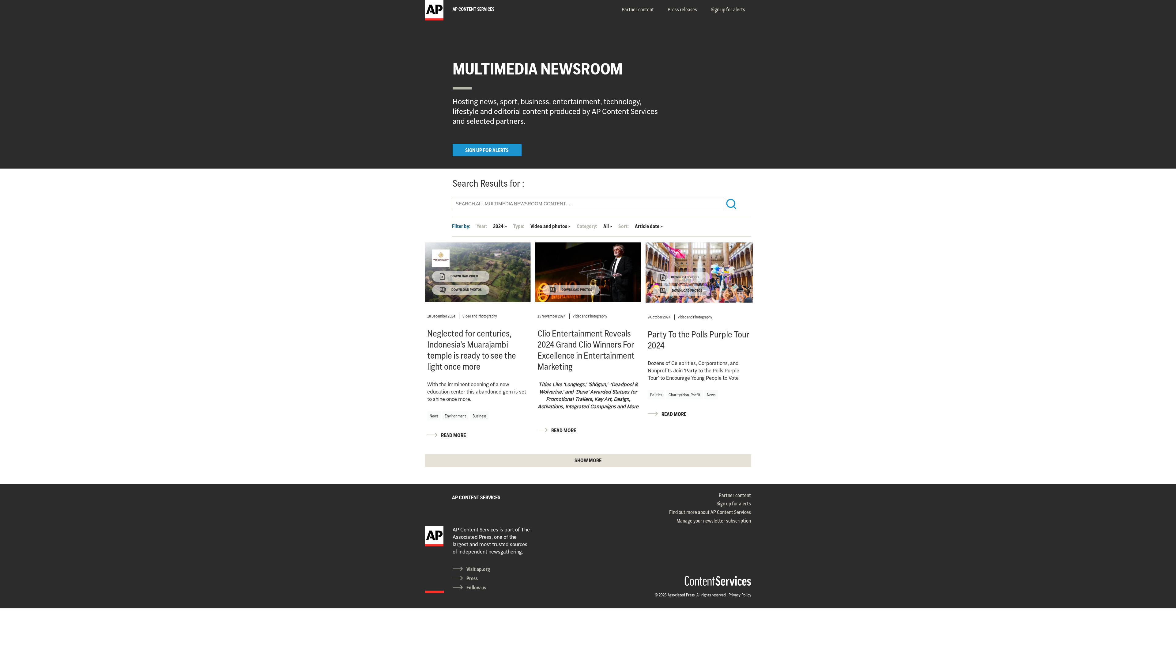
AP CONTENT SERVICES (476, 497)
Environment (455, 416)
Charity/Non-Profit (684, 395)
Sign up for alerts (728, 9)
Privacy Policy (740, 595)
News (434, 416)
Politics (656, 395)
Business (479, 416)
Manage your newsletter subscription (714, 520)
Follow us (476, 587)
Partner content (638, 9)
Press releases (682, 9)
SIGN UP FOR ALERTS (487, 150)
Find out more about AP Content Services (710, 512)
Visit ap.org (478, 569)
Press (472, 578)
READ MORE (453, 435)
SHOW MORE (588, 460)
